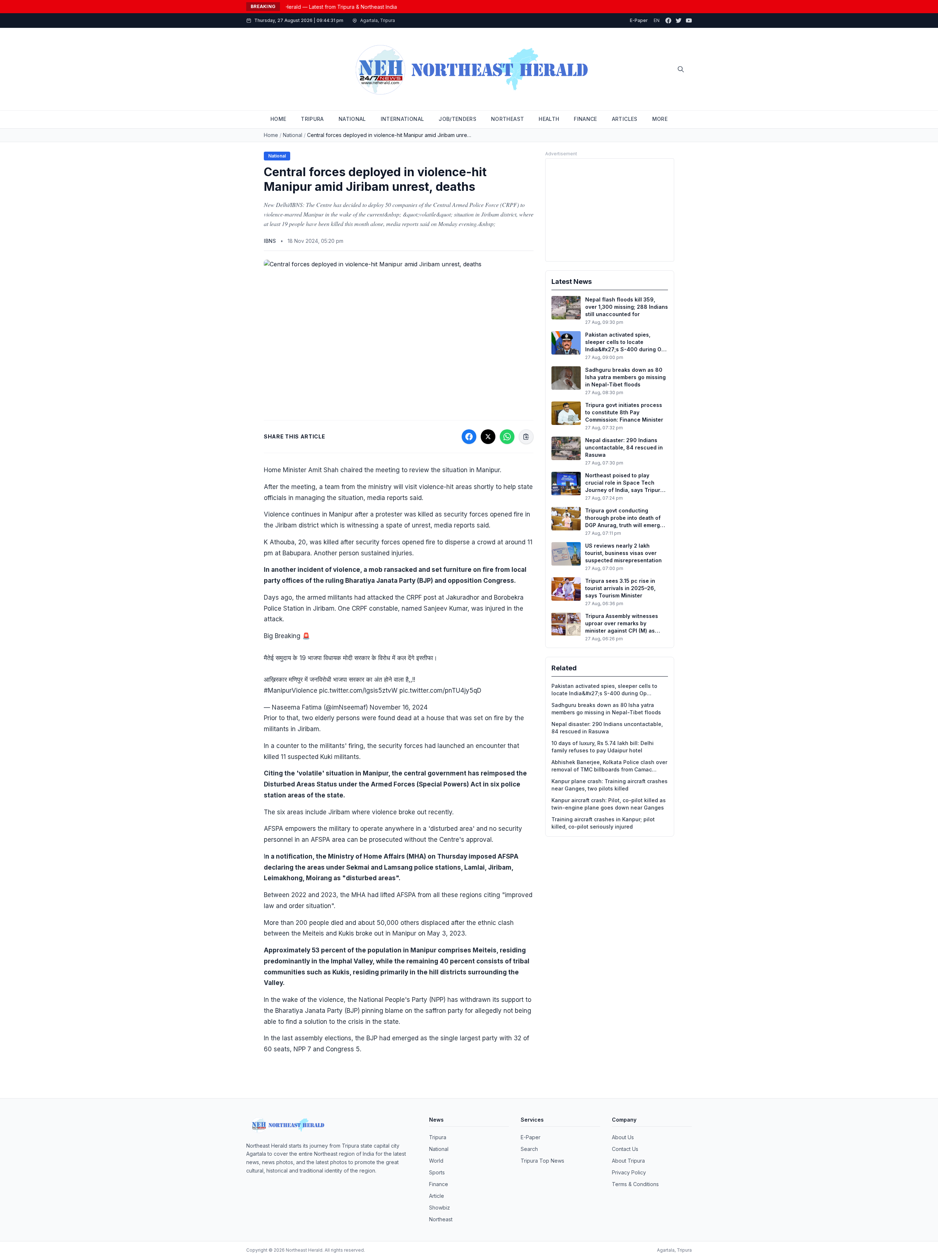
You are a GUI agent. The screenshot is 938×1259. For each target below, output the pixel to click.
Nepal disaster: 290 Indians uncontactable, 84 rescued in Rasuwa (607, 727)
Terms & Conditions (635, 1184)
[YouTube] (689, 20)
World (436, 1161)
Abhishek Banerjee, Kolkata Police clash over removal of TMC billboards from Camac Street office (609, 766)
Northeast (441, 1219)
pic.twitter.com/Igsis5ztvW (358, 690)
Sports (437, 1172)
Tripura (437, 1137)
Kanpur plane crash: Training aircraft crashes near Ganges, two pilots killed (609, 785)
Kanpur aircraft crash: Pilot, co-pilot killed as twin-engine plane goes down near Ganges (608, 804)
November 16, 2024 (399, 707)
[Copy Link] (526, 436)
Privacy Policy (629, 1172)
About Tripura (628, 1161)
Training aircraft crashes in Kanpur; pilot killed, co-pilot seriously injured (603, 823)
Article (436, 1196)
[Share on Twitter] (488, 436)
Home (271, 135)
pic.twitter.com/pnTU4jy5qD (440, 690)
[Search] (680, 69)
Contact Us (625, 1149)
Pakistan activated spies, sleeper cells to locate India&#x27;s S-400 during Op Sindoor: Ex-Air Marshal (604, 690)
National (292, 135)
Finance (438, 1184)
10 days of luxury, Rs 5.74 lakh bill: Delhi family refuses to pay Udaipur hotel (602, 746)
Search (529, 1149)
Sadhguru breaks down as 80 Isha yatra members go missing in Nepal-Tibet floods (606, 708)
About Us (623, 1137)
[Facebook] (668, 20)
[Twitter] (679, 20)
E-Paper (639, 20)
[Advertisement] (610, 210)
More (660, 119)
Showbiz (439, 1207)
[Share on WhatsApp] (507, 436)
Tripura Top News (542, 1161)
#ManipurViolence (290, 690)
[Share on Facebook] (469, 436)
